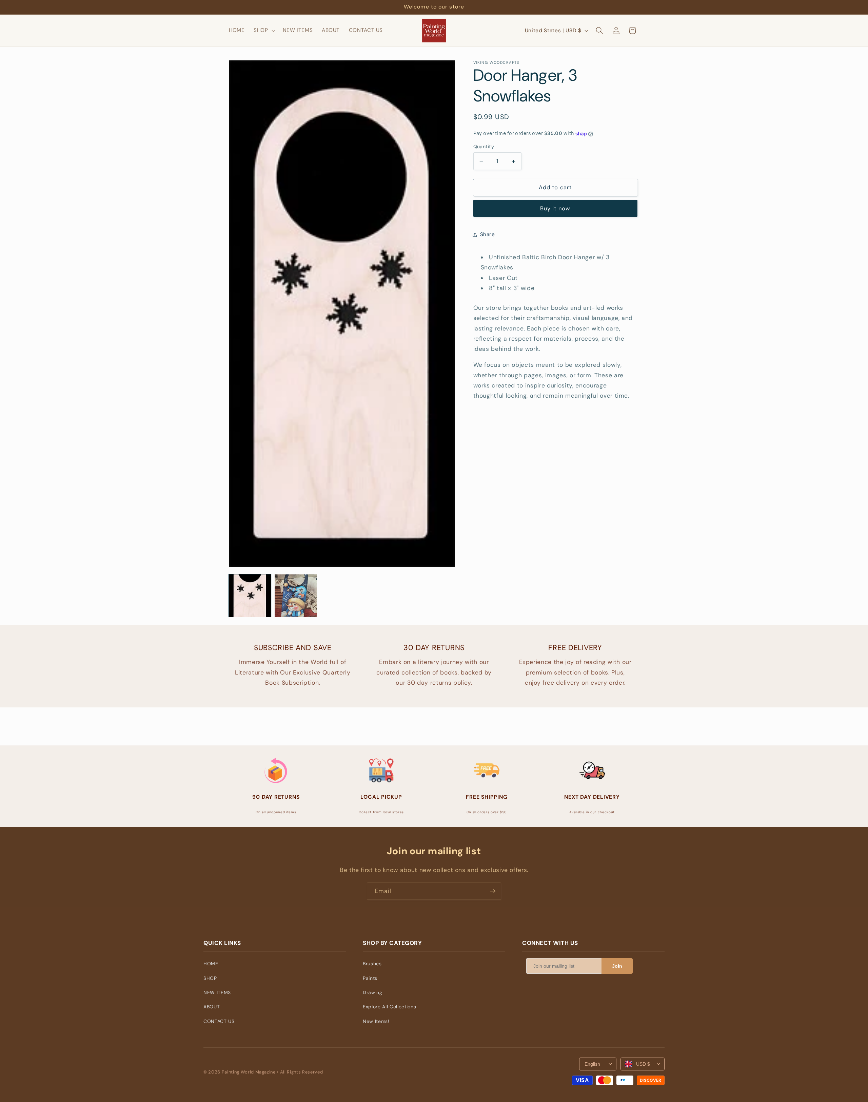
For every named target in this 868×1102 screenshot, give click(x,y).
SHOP (210, 978)
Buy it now (555, 208)
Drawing (372, 992)
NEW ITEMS (217, 992)
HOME (210, 964)
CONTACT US (219, 1021)
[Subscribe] (493, 891)
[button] (263, 30)
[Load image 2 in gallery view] (296, 595)
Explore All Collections (389, 1007)
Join (617, 966)
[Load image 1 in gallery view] (250, 595)
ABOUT (211, 1007)
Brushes (372, 964)
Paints (370, 978)
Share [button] (487, 234)
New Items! (376, 1021)
